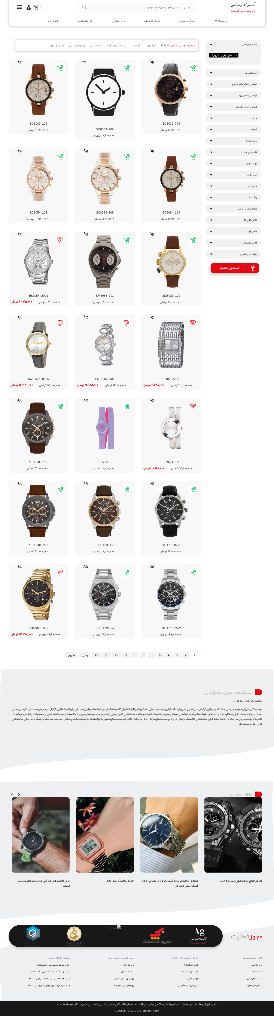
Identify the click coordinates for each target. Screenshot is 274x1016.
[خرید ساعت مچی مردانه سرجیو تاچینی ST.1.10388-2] (116, 624)
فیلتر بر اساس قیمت (246, 106)
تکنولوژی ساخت (249, 152)
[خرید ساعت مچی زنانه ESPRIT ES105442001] (50, 292)
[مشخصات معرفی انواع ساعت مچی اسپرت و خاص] (169, 835)
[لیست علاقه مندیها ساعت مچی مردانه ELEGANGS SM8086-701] (109, 292)
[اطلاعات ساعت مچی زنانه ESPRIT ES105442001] (27, 292)
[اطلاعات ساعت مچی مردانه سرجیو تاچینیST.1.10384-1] (160, 541)
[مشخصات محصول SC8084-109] (171, 179)
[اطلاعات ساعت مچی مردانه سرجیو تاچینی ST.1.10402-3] (27, 541)
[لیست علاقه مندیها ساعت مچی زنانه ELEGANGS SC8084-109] (175, 209)
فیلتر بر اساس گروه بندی (244, 84)
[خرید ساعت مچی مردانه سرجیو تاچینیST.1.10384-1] (183, 541)
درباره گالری (118, 21)
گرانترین (135, 45)
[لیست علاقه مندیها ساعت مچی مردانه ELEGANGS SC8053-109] (109, 209)
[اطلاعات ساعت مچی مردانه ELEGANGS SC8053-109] (93, 209)
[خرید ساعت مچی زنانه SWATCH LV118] (116, 458)
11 (106, 655)
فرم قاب (253, 129)
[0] (35, 8)
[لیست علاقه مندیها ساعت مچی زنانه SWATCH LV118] (109, 458)
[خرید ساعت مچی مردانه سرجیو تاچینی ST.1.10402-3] (50, 541)
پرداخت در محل (127, 972)
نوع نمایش (251, 163)
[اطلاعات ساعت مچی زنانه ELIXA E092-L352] (160, 458)
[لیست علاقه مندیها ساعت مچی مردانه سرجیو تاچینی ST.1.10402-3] (42, 541)
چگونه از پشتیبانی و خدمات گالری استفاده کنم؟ (50, 972)
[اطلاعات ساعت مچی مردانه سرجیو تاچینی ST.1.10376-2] (160, 624)
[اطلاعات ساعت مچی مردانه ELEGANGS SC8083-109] (27, 120)
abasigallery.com (151, 1011)
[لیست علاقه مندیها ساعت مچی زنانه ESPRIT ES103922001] (175, 375)
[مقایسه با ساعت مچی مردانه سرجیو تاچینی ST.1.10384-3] (101, 541)
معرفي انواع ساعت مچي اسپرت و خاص (176, 880)
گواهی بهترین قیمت (190, 972)
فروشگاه (222, 21)
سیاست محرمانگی (254, 978)
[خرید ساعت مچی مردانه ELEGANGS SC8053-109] (116, 209)
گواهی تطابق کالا (191, 978)
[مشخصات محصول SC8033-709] (105, 92)
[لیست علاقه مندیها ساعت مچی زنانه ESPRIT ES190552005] (109, 375)
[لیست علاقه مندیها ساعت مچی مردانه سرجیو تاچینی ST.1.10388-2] (109, 624)
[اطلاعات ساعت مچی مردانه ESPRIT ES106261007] (27, 624)
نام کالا (165, 45)
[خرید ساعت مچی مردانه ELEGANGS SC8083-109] (50, 120)
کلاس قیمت (251, 231)
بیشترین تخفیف (116, 45)
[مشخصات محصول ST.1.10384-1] (171, 511)
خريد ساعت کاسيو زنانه (56, 880)
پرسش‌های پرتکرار (254, 985)
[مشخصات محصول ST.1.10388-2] (105, 594)
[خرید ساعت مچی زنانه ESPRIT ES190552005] (116, 375)
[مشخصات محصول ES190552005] (105, 345)
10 (116, 655)
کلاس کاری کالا (250, 220)
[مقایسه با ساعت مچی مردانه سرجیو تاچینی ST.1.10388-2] (101, 624)
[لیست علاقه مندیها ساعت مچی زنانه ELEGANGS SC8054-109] (42, 209)
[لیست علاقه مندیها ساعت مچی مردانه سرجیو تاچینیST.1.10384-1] (175, 541)
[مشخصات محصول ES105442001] (38, 262)
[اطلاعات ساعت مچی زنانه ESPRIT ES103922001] (160, 375)
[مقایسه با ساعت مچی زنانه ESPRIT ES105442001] (35, 292)
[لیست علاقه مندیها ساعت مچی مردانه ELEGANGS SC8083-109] (42, 120)
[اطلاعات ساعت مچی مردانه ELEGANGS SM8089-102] (160, 292)
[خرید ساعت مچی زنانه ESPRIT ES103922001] (183, 375)
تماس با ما (53, 21)
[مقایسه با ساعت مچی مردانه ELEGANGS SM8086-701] (101, 292)
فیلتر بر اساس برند (247, 95)
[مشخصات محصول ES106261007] (38, 594)
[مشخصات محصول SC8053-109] (105, 179)
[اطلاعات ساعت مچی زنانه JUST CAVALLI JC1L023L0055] (27, 375)
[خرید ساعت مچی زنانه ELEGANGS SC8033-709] (116, 125)
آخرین (71, 655)
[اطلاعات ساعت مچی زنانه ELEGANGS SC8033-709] (93, 125)
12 (96, 655)
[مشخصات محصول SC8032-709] (171, 90)
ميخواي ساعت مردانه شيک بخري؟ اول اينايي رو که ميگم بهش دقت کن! (106, 883)
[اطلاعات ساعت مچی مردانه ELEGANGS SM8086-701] (93, 292)
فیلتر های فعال (249, 44)
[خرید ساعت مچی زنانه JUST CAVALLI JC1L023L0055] (50, 375)
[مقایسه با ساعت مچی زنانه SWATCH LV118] (101, 458)
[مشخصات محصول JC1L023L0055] (38, 345)
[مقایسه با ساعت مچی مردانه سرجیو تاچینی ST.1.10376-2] (167, 624)
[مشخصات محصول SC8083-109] (38, 90)
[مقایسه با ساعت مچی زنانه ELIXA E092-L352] (167, 458)
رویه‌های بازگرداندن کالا (124, 985)
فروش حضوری (187, 21)
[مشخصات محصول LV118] (105, 428)
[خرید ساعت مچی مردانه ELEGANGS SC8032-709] (183, 120)
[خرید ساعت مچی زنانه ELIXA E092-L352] (183, 458)
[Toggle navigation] (18, 7)
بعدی (85, 655)
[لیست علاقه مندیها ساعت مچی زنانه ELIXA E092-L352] (175, 458)
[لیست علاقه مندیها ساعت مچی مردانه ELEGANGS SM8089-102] (175, 292)
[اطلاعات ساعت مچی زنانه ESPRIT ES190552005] (93, 375)
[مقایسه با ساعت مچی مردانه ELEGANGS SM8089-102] (167, 292)
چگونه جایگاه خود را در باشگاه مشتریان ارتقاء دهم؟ (49, 978)
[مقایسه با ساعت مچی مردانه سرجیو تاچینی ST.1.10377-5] (35, 458)
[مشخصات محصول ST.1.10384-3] (105, 511)
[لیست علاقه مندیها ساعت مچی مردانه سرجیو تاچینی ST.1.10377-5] (42, 458)
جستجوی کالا (251, 72)
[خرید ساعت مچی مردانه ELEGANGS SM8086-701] (116, 292)
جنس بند (252, 186)
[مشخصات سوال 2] (256, 799)
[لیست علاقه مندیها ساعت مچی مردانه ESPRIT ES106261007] (42, 624)
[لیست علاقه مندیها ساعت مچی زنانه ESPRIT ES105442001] (42, 292)
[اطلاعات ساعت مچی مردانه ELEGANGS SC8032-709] (160, 120)
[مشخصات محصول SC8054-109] (38, 179)
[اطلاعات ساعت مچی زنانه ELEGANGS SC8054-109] (27, 209)
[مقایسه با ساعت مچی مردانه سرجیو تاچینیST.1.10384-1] (167, 541)
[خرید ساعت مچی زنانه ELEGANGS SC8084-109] (183, 209)
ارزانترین (151, 45)
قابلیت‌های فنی (249, 242)
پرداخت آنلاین (128, 965)
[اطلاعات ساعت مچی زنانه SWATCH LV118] (93, 458)
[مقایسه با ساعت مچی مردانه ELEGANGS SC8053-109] (101, 209)
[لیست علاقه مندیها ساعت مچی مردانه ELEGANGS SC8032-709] (175, 120)
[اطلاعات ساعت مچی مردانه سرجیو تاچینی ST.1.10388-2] (93, 624)
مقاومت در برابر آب (247, 208)
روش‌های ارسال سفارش (124, 978)
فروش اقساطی (152, 21)
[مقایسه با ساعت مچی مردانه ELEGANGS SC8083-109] (35, 120)
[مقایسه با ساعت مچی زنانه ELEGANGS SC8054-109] (35, 209)
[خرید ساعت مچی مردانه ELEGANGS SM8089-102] (183, 292)
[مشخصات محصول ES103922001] (171, 345)
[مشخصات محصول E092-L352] (171, 428)
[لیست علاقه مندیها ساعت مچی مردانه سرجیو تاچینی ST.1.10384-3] (109, 541)
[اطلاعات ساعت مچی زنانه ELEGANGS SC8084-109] (160, 209)
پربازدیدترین (56, 45)
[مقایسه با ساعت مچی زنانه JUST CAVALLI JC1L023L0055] (35, 375)
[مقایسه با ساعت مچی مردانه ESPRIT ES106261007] (35, 624)
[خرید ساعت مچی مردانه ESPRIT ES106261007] (50, 624)
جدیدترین (96, 45)
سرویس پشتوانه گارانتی (188, 985)
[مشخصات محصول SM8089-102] (171, 262)
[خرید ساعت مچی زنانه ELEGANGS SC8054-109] (50, 209)
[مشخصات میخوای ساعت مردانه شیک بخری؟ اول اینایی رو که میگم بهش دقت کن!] (105, 835)
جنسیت (253, 118)
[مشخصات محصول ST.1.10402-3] (38, 511)
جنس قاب (252, 174)
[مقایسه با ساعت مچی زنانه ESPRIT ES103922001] (167, 375)
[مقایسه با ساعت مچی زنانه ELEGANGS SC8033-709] (101, 125)
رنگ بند (253, 197)
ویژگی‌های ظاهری (248, 254)
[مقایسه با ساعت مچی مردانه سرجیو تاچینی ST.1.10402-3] (35, 541)
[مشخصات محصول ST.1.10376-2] (171, 594)
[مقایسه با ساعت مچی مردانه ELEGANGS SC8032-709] (167, 120)
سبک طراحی (251, 140)
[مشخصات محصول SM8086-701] (105, 262)
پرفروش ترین (77, 45)
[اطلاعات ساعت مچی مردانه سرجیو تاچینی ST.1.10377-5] (27, 458)
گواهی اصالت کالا (191, 965)
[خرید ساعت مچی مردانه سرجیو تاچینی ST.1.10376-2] (183, 624)
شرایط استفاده (84, 21)
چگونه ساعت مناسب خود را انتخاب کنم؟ (53, 965)
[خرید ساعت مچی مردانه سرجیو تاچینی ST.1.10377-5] (50, 458)
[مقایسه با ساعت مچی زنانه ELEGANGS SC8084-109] (167, 209)
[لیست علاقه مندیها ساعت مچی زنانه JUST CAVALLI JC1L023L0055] (42, 375)
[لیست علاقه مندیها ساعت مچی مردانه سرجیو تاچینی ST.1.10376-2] (175, 624)
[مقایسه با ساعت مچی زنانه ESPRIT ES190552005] (101, 375)
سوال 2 (257, 808)
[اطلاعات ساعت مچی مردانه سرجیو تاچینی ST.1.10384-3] (93, 541)
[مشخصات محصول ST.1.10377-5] (38, 428)
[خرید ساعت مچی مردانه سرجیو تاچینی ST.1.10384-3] (116, 541)
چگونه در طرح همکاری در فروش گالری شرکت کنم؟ (49, 985)
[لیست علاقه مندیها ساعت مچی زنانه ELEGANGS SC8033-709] (109, 125)
